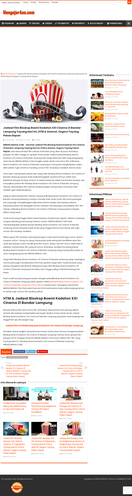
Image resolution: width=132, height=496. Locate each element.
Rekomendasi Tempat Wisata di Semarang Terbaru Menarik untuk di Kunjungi (117, 82)
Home (25, 2)
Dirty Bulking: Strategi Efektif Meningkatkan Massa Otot (116, 146)
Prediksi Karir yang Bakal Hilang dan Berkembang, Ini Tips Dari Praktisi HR (14, 406)
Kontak (33, 2)
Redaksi (55, 2)
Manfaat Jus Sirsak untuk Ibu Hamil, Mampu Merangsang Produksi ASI (116, 104)
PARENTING (116, 23)
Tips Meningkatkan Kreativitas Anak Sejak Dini (117, 179)
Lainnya (12, 74)
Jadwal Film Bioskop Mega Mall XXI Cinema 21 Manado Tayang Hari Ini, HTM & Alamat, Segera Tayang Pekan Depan (117, 216)
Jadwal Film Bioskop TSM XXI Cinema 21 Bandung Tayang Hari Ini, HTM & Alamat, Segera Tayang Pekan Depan (117, 203)
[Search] (129, 2)
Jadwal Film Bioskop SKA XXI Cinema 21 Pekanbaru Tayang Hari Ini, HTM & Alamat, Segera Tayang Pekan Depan (43, 444)
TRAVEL (36, 23)
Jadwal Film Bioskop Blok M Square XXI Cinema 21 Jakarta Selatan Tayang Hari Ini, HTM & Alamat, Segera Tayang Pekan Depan (18, 370)
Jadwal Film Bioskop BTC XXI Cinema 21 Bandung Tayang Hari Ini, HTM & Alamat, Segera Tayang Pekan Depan (117, 230)
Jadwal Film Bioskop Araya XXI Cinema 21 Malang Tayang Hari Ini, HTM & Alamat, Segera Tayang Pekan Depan (117, 268)
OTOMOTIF (63, 23)
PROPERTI (80, 23)
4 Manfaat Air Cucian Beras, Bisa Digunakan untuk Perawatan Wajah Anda (116, 329)
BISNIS (23, 23)
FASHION (9, 23)
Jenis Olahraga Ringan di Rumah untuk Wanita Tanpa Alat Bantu (116, 157)
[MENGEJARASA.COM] (19, 12)
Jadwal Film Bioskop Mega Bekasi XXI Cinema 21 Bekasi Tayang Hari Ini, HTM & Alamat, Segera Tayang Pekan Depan (117, 254)
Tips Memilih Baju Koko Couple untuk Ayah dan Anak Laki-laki (117, 169)
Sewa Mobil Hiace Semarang (117, 134)
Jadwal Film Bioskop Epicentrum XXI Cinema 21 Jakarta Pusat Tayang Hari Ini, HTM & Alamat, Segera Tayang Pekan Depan (110, 283)
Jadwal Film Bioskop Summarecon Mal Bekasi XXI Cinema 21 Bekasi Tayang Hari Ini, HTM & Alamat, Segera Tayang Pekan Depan (110, 315)
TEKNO (48, 23)
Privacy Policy (44, 2)
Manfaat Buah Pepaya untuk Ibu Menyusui (116, 114)
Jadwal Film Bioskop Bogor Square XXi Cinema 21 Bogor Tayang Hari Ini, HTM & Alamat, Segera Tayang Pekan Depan (69, 370)
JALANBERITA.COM (123, 479)
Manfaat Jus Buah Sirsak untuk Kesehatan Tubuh (115, 125)
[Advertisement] (66, 48)
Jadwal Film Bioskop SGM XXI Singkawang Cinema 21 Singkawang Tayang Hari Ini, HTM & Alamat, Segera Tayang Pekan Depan (72, 444)
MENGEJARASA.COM (103, 479)
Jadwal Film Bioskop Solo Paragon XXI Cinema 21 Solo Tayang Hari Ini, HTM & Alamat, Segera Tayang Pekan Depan (72, 409)
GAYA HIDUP (96, 23)
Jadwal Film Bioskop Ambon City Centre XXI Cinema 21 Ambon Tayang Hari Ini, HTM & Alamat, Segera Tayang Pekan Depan (110, 299)
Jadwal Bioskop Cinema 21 (17, 357)
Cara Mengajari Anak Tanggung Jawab (114, 92)
